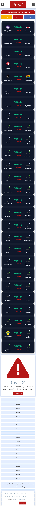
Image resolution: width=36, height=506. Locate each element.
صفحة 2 (18, 404)
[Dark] (2, 4)
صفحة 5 (18, 416)
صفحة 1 (18, 400)
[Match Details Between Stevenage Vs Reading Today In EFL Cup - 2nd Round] (18, 177)
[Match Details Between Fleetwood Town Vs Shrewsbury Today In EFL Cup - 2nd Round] (18, 212)
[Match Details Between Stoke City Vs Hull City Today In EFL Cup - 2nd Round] (18, 274)
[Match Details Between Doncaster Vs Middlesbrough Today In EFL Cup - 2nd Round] (18, 127)
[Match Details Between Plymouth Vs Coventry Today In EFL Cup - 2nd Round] (18, 285)
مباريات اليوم (18, 17)
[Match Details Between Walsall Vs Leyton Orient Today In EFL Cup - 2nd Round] (18, 200)
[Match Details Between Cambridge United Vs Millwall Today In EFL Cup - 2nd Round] (18, 139)
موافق (22, 503)
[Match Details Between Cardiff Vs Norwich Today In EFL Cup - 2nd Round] (18, 115)
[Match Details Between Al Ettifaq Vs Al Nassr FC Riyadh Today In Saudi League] (18, 89)
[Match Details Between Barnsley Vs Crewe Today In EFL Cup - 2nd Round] (18, 249)
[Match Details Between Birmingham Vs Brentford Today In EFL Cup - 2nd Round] (18, 321)
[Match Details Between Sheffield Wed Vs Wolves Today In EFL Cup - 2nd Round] (18, 237)
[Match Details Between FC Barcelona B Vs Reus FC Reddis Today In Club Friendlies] (18, 77)
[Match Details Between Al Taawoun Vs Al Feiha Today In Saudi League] (18, 52)
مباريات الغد (7, 17)
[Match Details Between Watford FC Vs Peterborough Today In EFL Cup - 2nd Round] (18, 165)
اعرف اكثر (10, 499)
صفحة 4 (18, 412)
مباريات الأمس (29, 17)
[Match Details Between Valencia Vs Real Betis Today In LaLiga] (18, 297)
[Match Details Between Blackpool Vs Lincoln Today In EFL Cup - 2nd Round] (18, 225)
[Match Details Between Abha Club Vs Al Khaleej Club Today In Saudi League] (18, 40)
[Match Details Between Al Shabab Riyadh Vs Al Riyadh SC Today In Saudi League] (18, 102)
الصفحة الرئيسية (18, 393)
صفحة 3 (18, 408)
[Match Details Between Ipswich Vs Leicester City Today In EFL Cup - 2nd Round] (18, 189)
